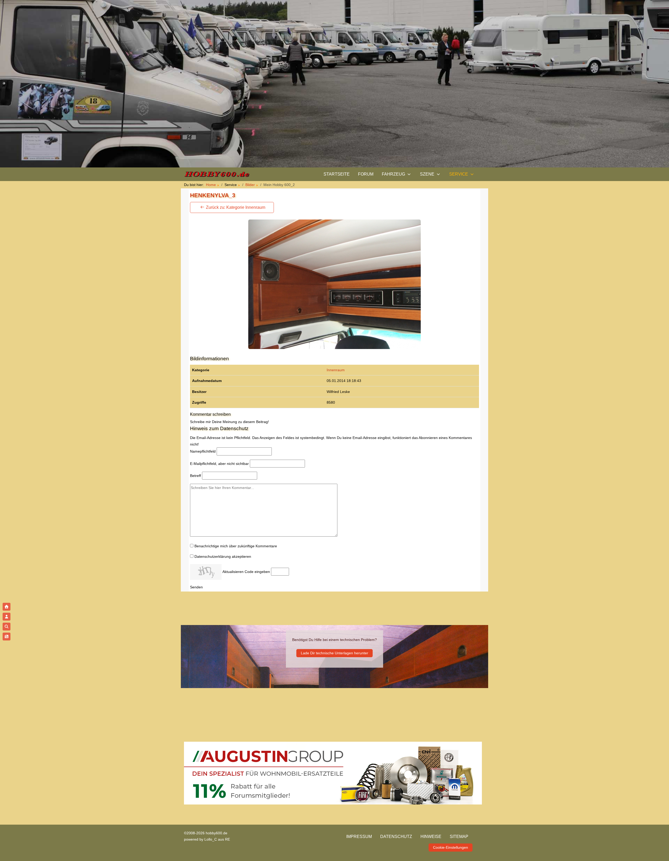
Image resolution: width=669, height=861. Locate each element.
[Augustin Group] (333, 773)
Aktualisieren (233, 572)
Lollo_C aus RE (217, 839)
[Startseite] (6, 607)
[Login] (6, 617)
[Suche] (6, 627)
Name (203, 451)
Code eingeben (257, 572)
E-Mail (219, 464)
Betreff (195, 476)
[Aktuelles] (6, 636)
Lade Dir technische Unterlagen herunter (334, 653)
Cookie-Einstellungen (450, 847)
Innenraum (336, 370)
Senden (196, 587)
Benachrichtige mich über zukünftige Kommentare (235, 546)
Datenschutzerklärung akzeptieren (222, 556)
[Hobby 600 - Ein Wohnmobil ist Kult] (216, 174)
